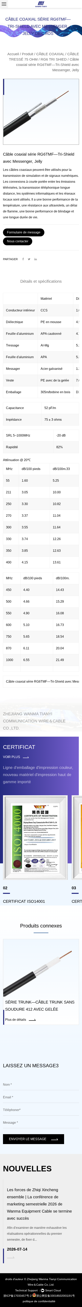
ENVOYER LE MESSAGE (28, 1139)
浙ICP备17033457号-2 (17, 1295)
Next (75, 112)
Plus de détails (16, 1019)
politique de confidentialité (39, 1301)
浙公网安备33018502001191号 (55, 1295)
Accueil (13, 54)
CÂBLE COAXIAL (50, 54)
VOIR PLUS (12, 757)
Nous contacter (17, 241)
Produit (27, 54)
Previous (7, 112)
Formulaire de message (23, 232)
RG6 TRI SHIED (54, 59)
